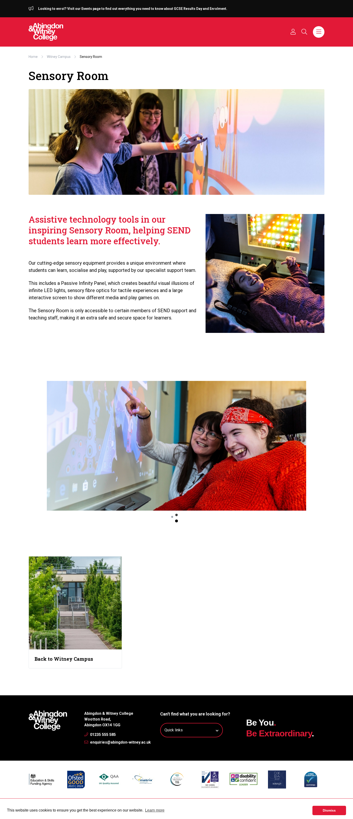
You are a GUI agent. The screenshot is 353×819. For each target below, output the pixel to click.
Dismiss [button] (329, 810)
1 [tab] (176, 521)
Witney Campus (59, 57)
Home (33, 57)
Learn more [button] (154, 810)
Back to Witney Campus (64, 659)
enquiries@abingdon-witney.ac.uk (120, 742)
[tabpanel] (176, 446)
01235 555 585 (102, 734)
